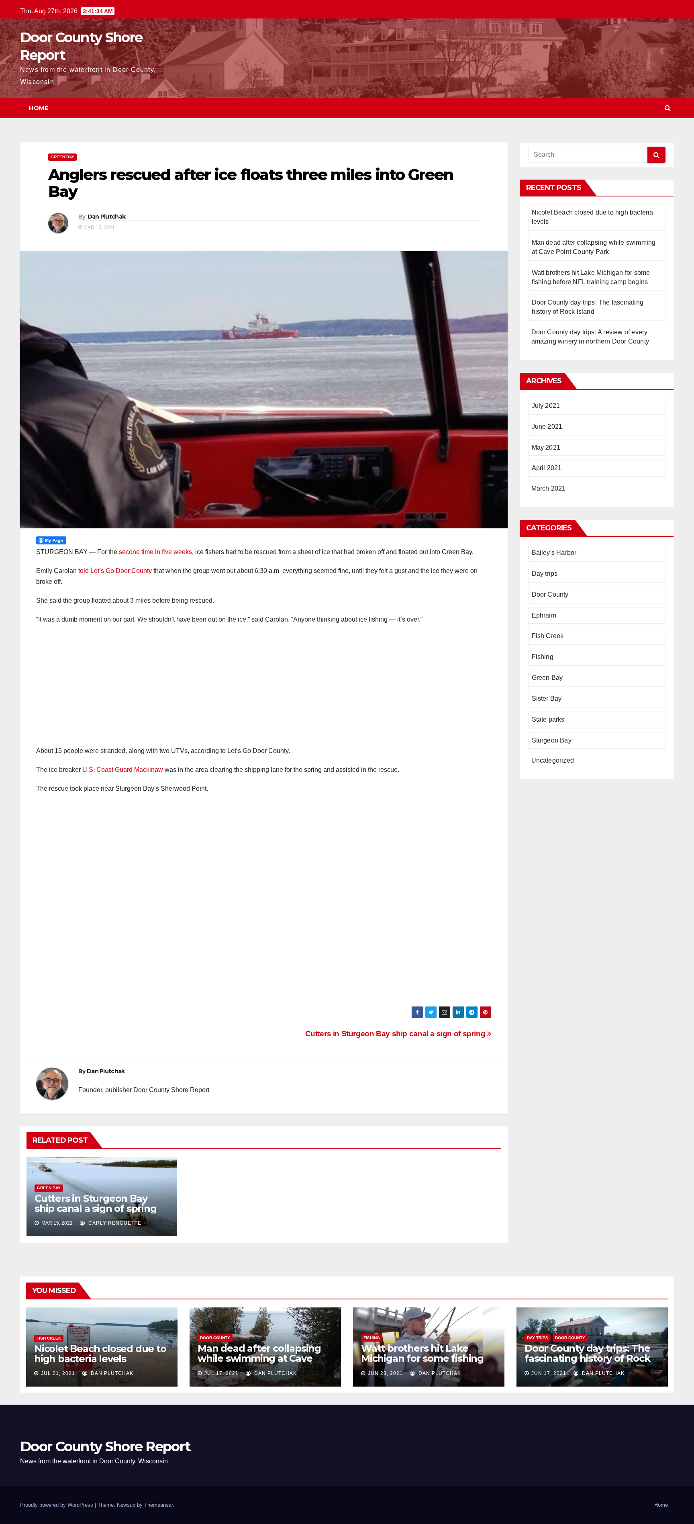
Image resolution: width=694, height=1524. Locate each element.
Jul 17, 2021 (221, 1373)
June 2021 (547, 426)
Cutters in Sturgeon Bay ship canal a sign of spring (396, 1033)
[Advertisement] (264, 689)
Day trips (545, 573)
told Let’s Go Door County (115, 570)
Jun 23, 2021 (385, 1373)
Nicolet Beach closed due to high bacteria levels (100, 1353)
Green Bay (62, 157)
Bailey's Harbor (554, 552)
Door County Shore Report (105, 1446)
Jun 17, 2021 (548, 1373)
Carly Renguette (114, 1223)
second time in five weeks (155, 551)
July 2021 (546, 405)
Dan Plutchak (107, 216)
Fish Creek (548, 635)
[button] (668, 107)
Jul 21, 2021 (58, 1373)
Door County (550, 594)
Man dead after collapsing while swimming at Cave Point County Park (259, 1358)
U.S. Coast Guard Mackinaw (122, 769)
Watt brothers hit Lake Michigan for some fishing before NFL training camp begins (422, 1363)
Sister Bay (547, 698)
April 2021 (547, 467)
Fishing (542, 656)
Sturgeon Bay (552, 740)
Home (38, 108)
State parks (548, 719)
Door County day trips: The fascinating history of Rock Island (587, 1358)
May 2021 (546, 447)
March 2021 (548, 488)
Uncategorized (552, 760)
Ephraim (544, 615)
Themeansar (158, 1505)
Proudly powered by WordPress (57, 1505)
